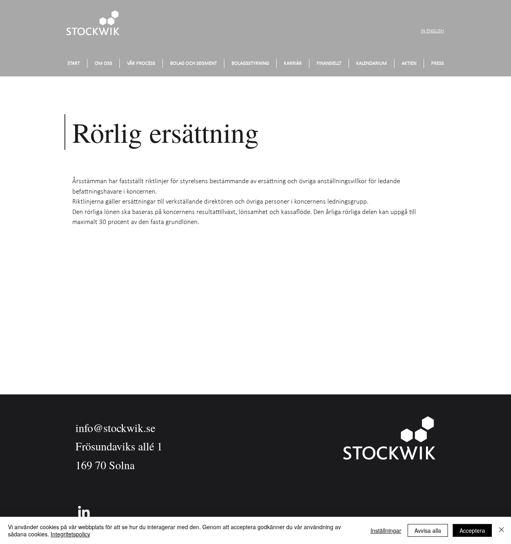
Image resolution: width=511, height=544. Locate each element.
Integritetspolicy (70, 534)
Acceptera (472, 530)
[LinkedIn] (83, 511)
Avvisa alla (427, 530)
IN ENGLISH (432, 31)
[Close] (501, 530)
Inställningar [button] (385, 530)
